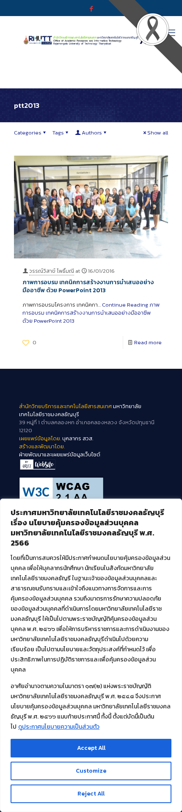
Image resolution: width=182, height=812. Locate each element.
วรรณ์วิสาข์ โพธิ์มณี (51, 271)
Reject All (91, 793)
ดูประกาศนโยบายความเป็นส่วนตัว (58, 726)
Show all (157, 133)
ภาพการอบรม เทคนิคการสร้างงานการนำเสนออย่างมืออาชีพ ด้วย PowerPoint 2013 (88, 286)
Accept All (91, 747)
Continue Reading (91, 313)
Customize (91, 770)
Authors (92, 133)
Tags (58, 133)
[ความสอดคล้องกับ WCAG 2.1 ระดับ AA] (91, 492)
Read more (148, 342)
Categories (27, 133)
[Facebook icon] (91, 9)
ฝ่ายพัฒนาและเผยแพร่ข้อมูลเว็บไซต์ (59, 454)
